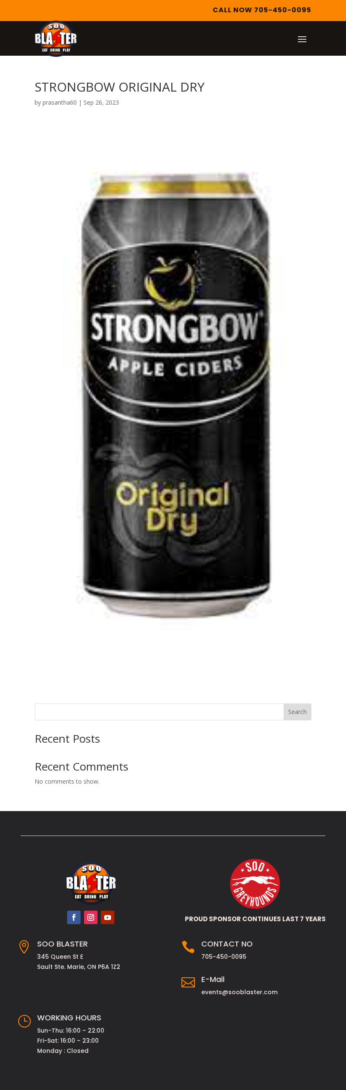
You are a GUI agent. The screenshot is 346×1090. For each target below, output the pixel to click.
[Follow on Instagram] (90, 917)
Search (297, 712)
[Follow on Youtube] (107, 917)
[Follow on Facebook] (74, 917)
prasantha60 (60, 102)
